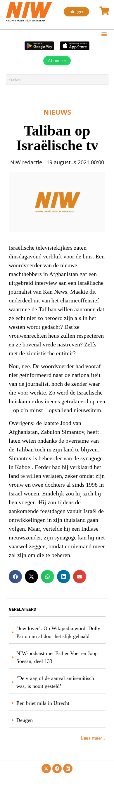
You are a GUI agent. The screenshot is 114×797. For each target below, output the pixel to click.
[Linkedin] (67, 768)
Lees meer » (93, 738)
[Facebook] (57, 768)
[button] (104, 34)
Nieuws (57, 112)
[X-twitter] (46, 768)
